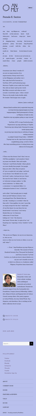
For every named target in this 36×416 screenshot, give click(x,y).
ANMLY (5, 412)
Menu (30, 7)
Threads (7, 368)
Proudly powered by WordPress (15, 412)
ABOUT (5, 381)
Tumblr (7, 370)
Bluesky (7, 363)
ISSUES (5, 390)
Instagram (8, 365)
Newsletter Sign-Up (11, 373)
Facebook (7, 361)
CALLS (5, 398)
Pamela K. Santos (22, 274)
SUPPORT (6, 407)
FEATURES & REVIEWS (10, 394)
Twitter (7, 358)
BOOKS (5, 403)
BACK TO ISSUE (11, 316)
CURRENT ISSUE (8, 386)
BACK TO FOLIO (11, 319)
